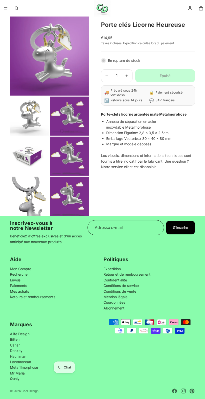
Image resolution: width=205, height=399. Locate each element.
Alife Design (20, 333)
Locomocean (20, 361)
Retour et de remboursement (127, 274)
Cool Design (30, 391)
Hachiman (18, 356)
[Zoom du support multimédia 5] (69, 156)
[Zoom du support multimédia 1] (49, 56)
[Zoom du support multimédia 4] (29, 156)
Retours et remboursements (32, 297)
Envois (15, 280)
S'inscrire (180, 227)
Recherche (19, 274)
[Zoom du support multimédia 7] (69, 196)
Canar (15, 345)
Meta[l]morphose (24, 367)
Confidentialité (115, 280)
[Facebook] (175, 391)
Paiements (18, 286)
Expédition (112, 269)
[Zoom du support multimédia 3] (69, 116)
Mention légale (116, 297)
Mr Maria (17, 373)
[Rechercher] (16, 8)
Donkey (16, 350)
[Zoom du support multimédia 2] (29, 116)
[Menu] (6, 8)
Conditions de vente (120, 291)
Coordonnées (114, 302)
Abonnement (114, 308)
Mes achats (19, 291)
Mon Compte (20, 269)
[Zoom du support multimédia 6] (29, 196)
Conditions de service (121, 286)
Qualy (15, 378)
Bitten (15, 339)
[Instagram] (183, 391)
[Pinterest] (192, 391)
